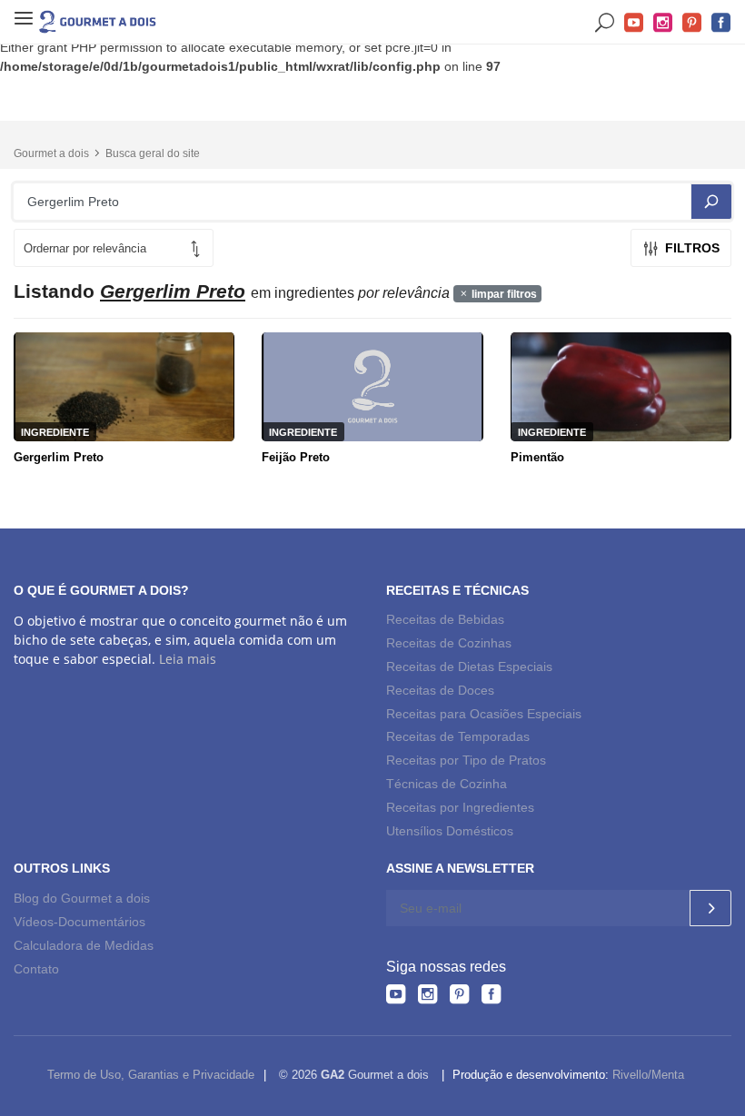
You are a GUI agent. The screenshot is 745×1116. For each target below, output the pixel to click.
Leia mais (187, 658)
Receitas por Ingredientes (460, 807)
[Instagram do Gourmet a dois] (427, 993)
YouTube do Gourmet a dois (634, 23)
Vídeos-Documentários (79, 921)
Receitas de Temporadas (458, 736)
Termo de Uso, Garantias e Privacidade (150, 1074)
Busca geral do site (152, 153)
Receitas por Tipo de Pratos (466, 760)
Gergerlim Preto (59, 457)
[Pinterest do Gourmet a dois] (459, 993)
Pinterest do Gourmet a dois (692, 23)
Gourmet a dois (51, 153)
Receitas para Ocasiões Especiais (483, 713)
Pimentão (537, 457)
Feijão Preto (296, 457)
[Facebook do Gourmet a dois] (491, 993)
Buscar (605, 23)
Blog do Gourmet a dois (82, 898)
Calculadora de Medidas (84, 945)
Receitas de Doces (440, 690)
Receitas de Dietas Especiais (469, 666)
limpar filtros (503, 294)
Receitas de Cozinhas (449, 643)
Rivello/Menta (648, 1074)
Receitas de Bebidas (445, 619)
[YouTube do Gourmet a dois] (395, 993)
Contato (36, 969)
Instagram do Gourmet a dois (663, 23)
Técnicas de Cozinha (446, 783)
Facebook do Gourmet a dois (721, 23)
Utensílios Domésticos (449, 831)
